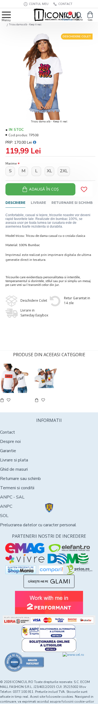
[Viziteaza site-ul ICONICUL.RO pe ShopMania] (20, 570)
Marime (11, 163)
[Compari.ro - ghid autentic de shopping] (24, 662)
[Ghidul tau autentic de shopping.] (51, 570)
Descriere (15, 203)
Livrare (38, 203)
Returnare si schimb (72, 203)
